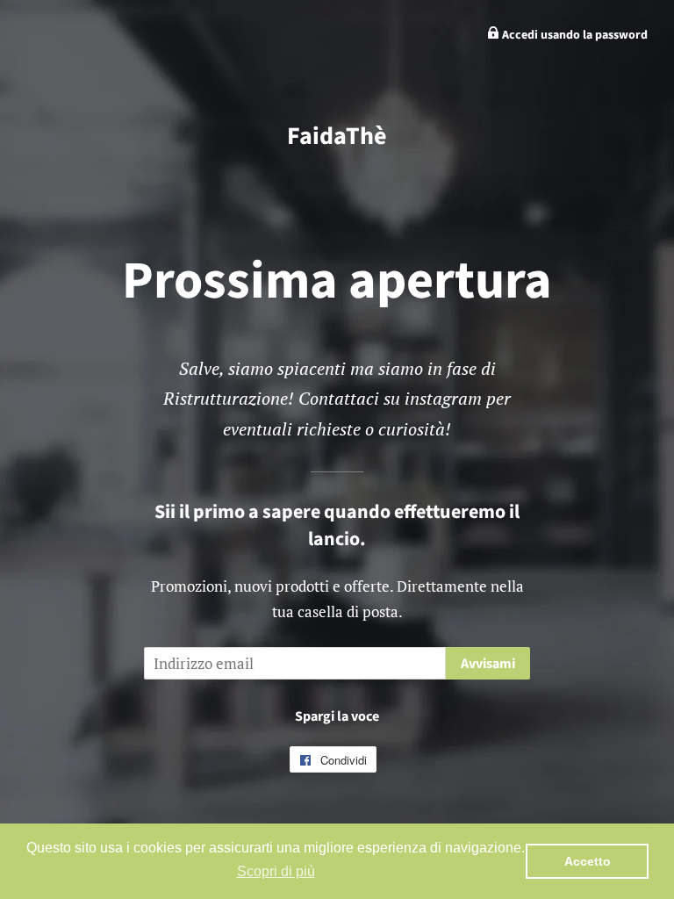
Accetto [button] (587, 861)
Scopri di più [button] (276, 871)
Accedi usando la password (573, 35)
